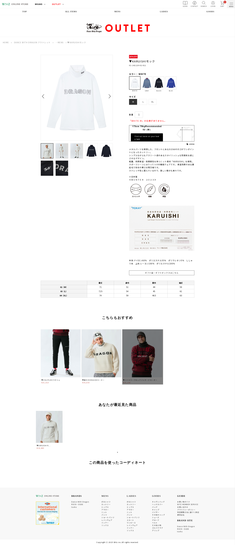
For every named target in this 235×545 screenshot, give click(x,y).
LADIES (164, 12)
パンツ (104, 515)
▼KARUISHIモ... (43, 445)
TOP (24, 12)
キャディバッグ (158, 502)
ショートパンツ (107, 517)
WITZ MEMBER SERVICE (187, 504)
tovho (74, 507)
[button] (44, 95)
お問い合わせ (182, 507)
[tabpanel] (49, 430)
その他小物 (156, 525)
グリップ (155, 530)
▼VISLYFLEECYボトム (50, 380)
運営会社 (181, 515)
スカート (130, 520)
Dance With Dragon (80, 502)
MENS (117, 12)
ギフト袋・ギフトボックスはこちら (161, 272)
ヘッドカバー (157, 504)
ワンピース (131, 522)
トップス (105, 507)
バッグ (154, 507)
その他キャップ (158, 515)
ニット (104, 512)
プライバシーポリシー (186, 509)
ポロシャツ (106, 502)
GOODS (210, 12)
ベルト (154, 522)
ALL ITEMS (71, 12)
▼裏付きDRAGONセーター (93, 380)
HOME (6, 42)
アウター (105, 509)
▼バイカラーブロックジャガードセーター (140, 380)
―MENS (60, 42)
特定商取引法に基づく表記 (188, 512)
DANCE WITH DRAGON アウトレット (32, 42)
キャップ (155, 509)
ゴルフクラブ (157, 528)
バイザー (155, 512)
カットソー (106, 504)
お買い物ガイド (183, 502)
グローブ (155, 520)
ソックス (105, 525)
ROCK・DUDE (77, 504)
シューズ (155, 517)
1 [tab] (117, 452)
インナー (105, 522)
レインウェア (106, 520)
